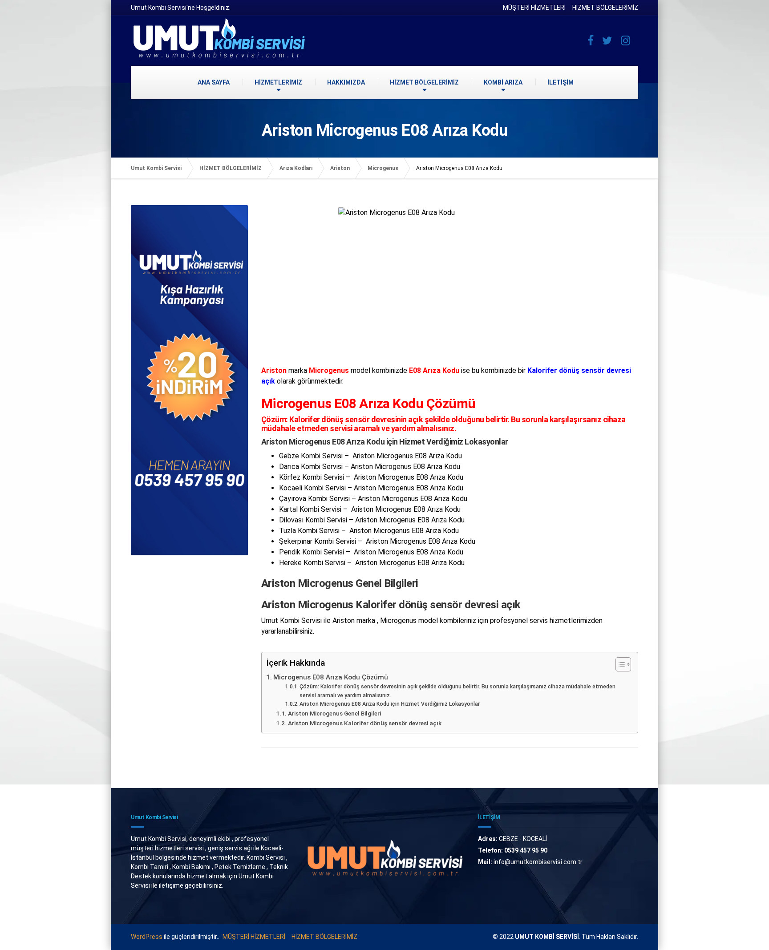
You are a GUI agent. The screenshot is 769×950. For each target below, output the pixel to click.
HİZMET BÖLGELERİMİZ (605, 7)
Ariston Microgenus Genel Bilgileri (334, 713)
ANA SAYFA (214, 82)
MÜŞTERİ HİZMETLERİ (534, 7)
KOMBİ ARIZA (503, 82)
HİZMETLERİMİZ (278, 82)
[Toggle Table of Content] (619, 664)
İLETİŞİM (560, 82)
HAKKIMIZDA (346, 82)
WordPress (146, 936)
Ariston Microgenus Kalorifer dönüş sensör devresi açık (364, 723)
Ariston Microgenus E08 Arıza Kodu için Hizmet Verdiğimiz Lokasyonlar (390, 704)
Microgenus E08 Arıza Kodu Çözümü (330, 677)
